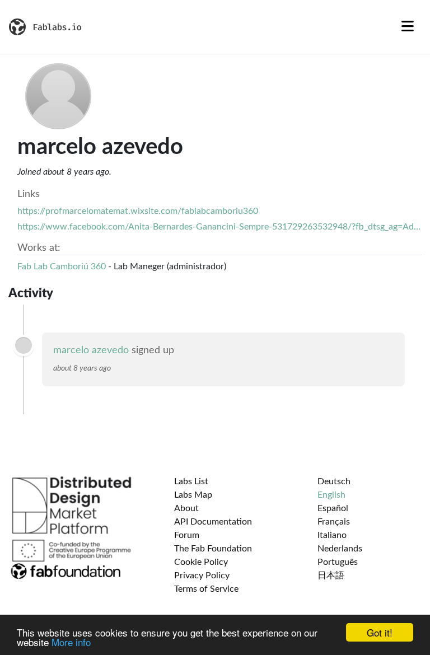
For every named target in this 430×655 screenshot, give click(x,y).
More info (71, 642)
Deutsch (333, 481)
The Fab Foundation (213, 548)
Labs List (191, 481)
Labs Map (193, 494)
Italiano (332, 535)
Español (332, 508)
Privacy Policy (202, 575)
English (331, 494)
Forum (186, 535)
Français (333, 521)
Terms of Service (206, 588)
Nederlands (339, 548)
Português (337, 562)
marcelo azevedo (91, 350)
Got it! (379, 632)
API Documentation (213, 521)
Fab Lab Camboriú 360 (61, 266)
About (186, 508)
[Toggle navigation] (407, 26)
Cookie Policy (201, 562)
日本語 (330, 575)
